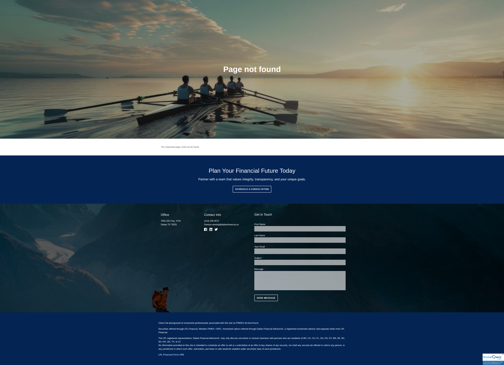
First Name (259, 224)
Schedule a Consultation (252, 189)
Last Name (259, 235)
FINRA (211, 329)
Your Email (270, 246)
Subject (268, 258)
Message (269, 269)
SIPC (218, 329)
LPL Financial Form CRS (171, 354)
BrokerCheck (251, 323)
